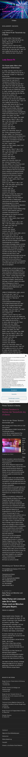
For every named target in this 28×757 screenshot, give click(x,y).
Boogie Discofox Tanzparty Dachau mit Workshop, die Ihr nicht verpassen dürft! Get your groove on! (13, 695)
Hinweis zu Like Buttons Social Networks (12, 745)
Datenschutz (11, 401)
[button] (25, 356)
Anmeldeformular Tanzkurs (11, 569)
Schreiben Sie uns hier (10, 579)
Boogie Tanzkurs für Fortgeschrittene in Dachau (13, 710)
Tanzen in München (13, 11)
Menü (14, 20)
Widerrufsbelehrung (7, 739)
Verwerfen (14, 394)
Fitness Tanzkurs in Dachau (11, 405)
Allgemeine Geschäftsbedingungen (10, 733)
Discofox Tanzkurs (6, 715)
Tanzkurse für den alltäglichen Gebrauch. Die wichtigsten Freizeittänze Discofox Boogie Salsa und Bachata (14, 704)
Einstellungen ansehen (14, 398)
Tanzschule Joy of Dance (8, 574)
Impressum (17, 401)
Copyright (4, 742)
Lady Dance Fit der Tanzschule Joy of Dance (13, 33)
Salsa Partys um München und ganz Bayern (12, 594)
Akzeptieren (14, 390)
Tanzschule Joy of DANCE (13, 578)
